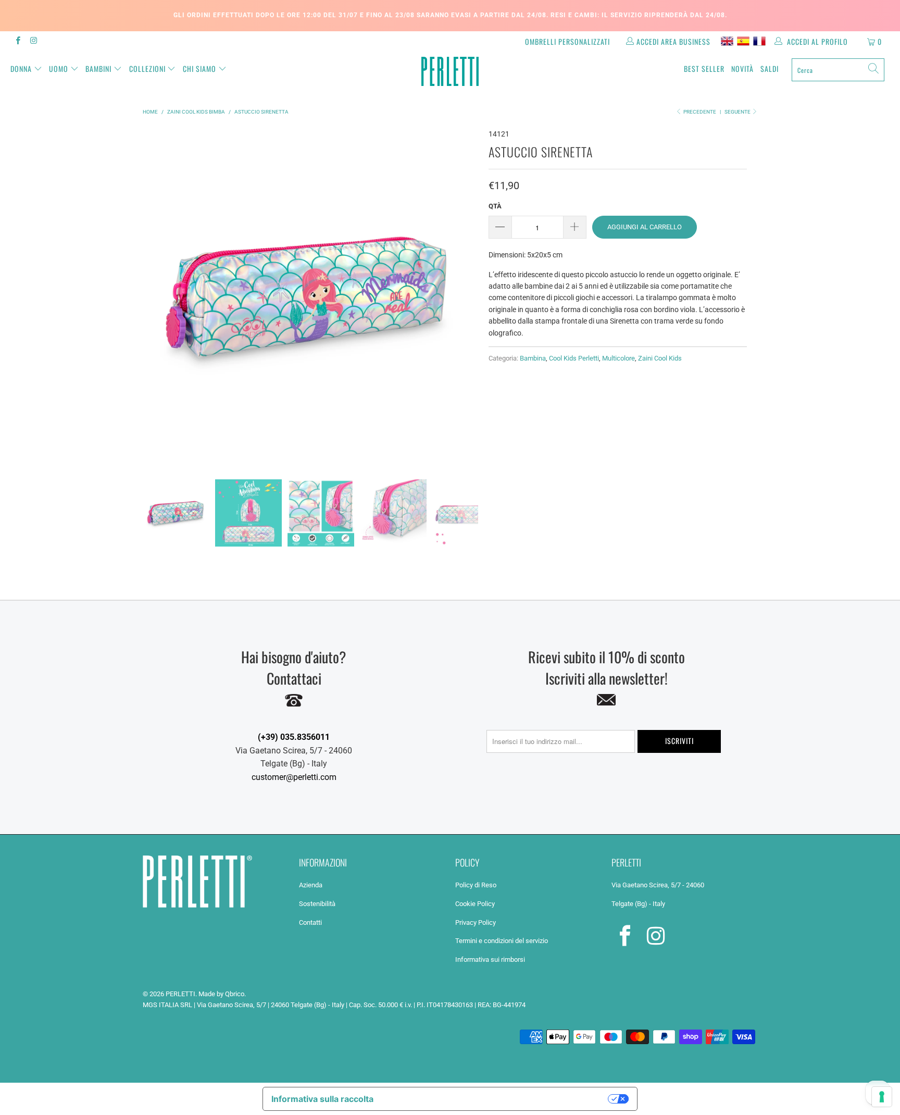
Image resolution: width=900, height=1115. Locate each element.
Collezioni (147, 68)
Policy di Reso (475, 885)
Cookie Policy (475, 904)
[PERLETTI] (450, 71)
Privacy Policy (475, 922)
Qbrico (234, 994)
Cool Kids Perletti (574, 358)
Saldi (769, 68)
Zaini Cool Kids (660, 358)
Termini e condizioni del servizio (501, 941)
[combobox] (838, 69)
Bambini (98, 68)
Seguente (738, 112)
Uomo (58, 68)
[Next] (468, 296)
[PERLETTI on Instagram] (33, 41)
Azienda (310, 885)
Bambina (533, 358)
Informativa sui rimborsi (490, 959)
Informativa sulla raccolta (322, 1099)
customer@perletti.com (294, 777)
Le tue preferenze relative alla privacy (496, 1099)
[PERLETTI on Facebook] (17, 41)
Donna (21, 68)
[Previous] (152, 296)
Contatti (310, 922)
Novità (742, 68)
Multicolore (618, 358)
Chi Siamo (199, 68)
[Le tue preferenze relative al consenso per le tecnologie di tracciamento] (882, 1097)
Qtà (495, 206)
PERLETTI (180, 994)
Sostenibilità (317, 904)
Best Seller (704, 68)
